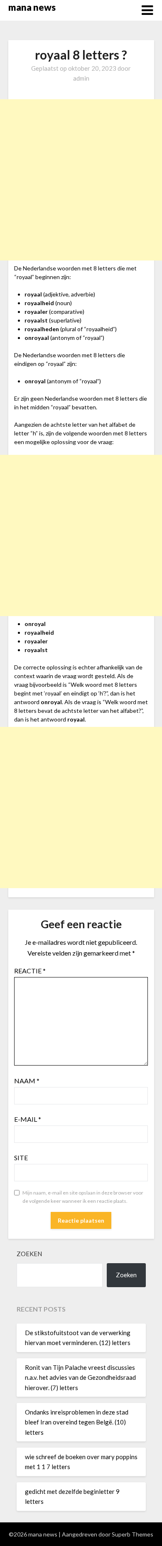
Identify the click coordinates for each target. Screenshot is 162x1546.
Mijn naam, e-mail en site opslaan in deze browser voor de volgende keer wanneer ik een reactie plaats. (82, 1197)
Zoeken (29, 1253)
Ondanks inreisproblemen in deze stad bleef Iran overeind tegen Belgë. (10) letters (76, 1422)
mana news (32, 7)
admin (81, 78)
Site (21, 1157)
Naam (26, 1081)
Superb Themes (132, 1534)
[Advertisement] (81, 179)
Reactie (30, 971)
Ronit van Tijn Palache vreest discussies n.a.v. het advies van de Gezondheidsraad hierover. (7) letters (80, 1377)
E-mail (27, 1119)
